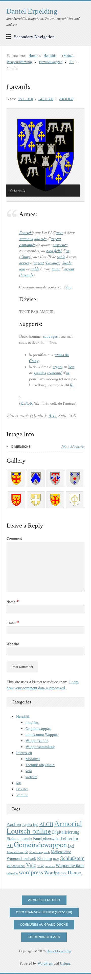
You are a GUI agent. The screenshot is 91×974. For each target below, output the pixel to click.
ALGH (46, 824)
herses (24, 262)
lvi (26, 851)
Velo (31, 865)
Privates (22, 788)
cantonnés (27, 244)
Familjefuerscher (46, 838)
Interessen (24, 752)
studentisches (16, 865)
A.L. (53, 415)
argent (56, 238)
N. (27, 403)
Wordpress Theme (62, 872)
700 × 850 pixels (72, 446)
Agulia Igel (30, 824)
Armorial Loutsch (44, 900)
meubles (32, 722)
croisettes (60, 244)
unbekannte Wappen (42, 734)
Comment (14, 538)
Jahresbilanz (15, 852)
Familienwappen (50, 61)
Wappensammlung (40, 746)
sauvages (50, 336)
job (18, 782)
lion (71, 366)
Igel (71, 845)
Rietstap (44, 858)
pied (50, 250)
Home (33, 55)
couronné (54, 372)
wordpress (31, 872)
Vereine (22, 794)
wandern (50, 866)
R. (72, 384)
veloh (40, 866)
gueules (40, 372)
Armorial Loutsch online (44, 827)
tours (56, 268)
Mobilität (33, 758)
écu (69, 286)
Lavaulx (52, 262)
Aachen (14, 824)
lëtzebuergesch (39, 852)
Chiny (25, 256)
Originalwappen (38, 728)
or (67, 250)
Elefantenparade (19, 838)
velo (29, 770)
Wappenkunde (37, 740)
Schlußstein (72, 857)
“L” (71, 61)
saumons (26, 238)
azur (59, 232)
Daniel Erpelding (31, 11)
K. (22, 403)
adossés (40, 238)
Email (13, 623)
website (31, 776)
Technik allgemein (40, 764)
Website (13, 644)
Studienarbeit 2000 (44, 937)
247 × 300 (45, 99)
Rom (56, 859)
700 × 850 (66, 99)
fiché (58, 250)
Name (13, 602)
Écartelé (26, 232)
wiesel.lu (12, 873)
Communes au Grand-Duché (44, 924)
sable (61, 256)
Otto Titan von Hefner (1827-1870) (44, 912)
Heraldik (49, 55)
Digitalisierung (65, 832)
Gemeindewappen (40, 844)
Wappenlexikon (70, 865)
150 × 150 (25, 99)
